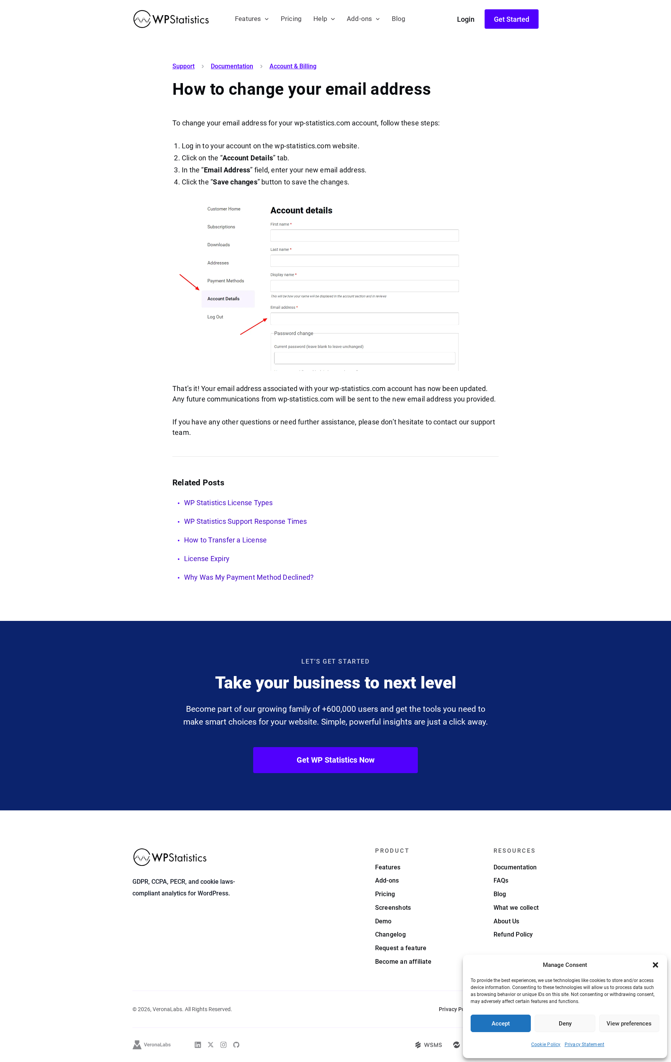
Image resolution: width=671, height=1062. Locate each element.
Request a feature (401, 948)
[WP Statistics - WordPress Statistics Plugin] (171, 19)
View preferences (629, 1023)
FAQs (501, 880)
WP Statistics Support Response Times (245, 521)
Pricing (291, 19)
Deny (565, 1023)
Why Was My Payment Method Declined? (249, 577)
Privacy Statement (585, 1044)
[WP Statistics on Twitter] (210, 1044)
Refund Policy (513, 934)
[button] (655, 965)
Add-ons (359, 19)
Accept (501, 1023)
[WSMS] (428, 1044)
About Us (507, 921)
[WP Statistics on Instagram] (223, 1044)
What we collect (516, 907)
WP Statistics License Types (228, 503)
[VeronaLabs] (151, 1045)
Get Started (511, 19)
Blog (399, 19)
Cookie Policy (546, 1044)
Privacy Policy (456, 1009)
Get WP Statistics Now (336, 760)
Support (183, 66)
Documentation (232, 66)
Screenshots (393, 907)
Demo (383, 921)
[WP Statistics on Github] (236, 1044)
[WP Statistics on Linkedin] (198, 1044)
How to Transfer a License (225, 540)
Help (320, 19)
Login (466, 19)
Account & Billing (292, 66)
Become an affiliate (403, 961)
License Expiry (206, 558)
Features (248, 19)
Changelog (390, 934)
